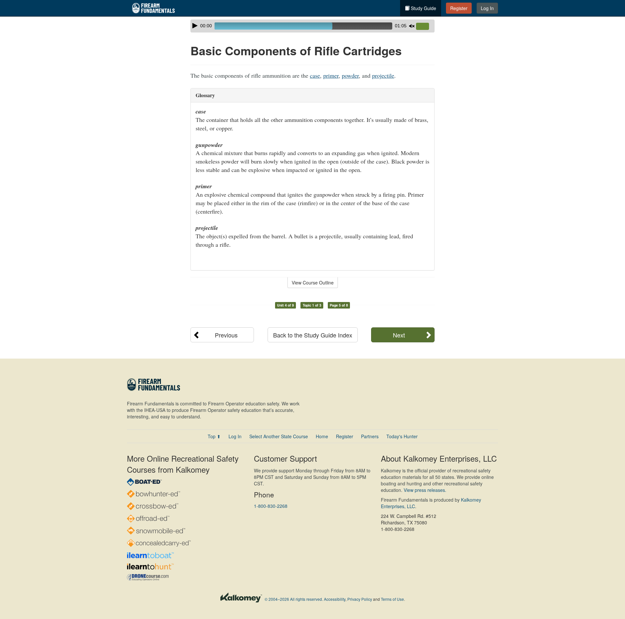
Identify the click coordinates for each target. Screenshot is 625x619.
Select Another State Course (278, 436)
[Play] (195, 25)
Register (458, 8)
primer (331, 75)
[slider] (425, 26)
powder (350, 75)
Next (399, 335)
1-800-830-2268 (270, 506)
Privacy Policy (359, 599)
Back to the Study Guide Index (312, 335)
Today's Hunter (402, 436)
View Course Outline (313, 282)
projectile (383, 75)
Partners (370, 436)
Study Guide (423, 8)
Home (322, 436)
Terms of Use (392, 599)
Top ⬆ (214, 436)
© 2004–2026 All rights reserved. (294, 599)
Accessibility (334, 599)
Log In (487, 8)
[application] (312, 26)
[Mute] (411, 26)
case (315, 75)
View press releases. (425, 490)
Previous (226, 335)
